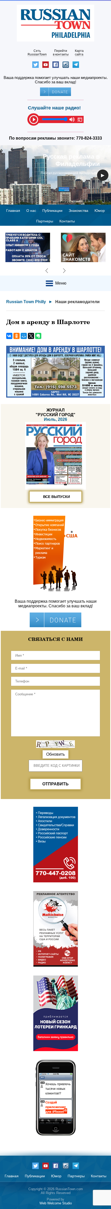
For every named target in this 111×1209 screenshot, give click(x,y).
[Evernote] (38, 336)
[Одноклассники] (16, 336)
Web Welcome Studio (55, 1203)
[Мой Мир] (24, 336)
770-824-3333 (89, 138)
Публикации (52, 210)
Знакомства (78, 210)
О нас (31, 210)
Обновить (55, 754)
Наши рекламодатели (77, 302)
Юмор (99, 210)
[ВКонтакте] (9, 336)
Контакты (67, 221)
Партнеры (44, 221)
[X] (31, 336)
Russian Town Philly (26, 302)
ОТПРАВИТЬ (55, 784)
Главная (13, 210)
